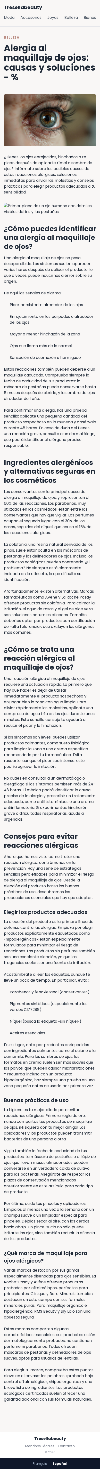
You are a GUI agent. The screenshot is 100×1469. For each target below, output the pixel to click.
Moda (9, 17)
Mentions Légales (39, 1446)
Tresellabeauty (23, 7)
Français (40, 1463)
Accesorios (31, 17)
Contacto (66, 1446)
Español (60, 1463)
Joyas (52, 17)
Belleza (71, 17)
